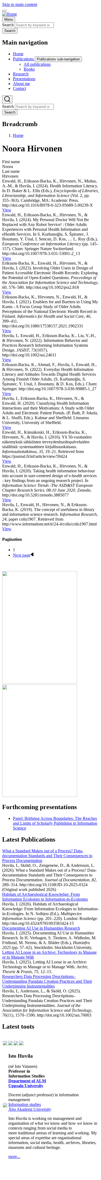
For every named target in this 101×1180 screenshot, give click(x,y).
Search (8, 25)
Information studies (24, 1104)
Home (18, 135)
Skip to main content (19, 4)
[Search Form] (7, 99)
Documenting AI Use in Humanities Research (41, 928)
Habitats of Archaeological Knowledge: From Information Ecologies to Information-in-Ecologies (45, 896)
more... (14, 1156)
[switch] (4, 11)
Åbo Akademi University (29, 1109)
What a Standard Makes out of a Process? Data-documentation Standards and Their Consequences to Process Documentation (47, 856)
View (6, 210)
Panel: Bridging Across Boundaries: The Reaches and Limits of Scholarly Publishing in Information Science (55, 823)
